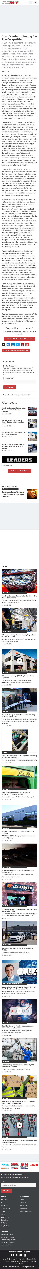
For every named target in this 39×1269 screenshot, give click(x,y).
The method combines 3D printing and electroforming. (19, 760)
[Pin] (22, 344)
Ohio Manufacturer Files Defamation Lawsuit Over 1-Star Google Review (18, 1027)
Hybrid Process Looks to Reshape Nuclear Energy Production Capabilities (19, 756)
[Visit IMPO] (34, 1165)
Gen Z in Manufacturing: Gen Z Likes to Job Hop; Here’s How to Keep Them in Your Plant (19, 988)
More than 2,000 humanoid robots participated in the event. (19, 1146)
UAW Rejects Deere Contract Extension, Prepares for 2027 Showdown (16, 793)
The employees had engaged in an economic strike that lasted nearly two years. (18, 1107)
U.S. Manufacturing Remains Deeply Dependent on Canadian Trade (13, 422)
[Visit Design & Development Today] (5, 1165)
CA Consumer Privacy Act (28, 1261)
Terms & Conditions (11, 1261)
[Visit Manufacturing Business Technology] (24, 1168)
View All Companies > (19, 471)
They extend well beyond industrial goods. (15, 952)
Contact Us (13, 1259)
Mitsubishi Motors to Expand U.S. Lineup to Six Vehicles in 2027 (18, 871)
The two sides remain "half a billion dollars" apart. (18, 797)
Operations (6, 592)
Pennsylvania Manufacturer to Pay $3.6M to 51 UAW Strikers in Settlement (18, 1102)
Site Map (20, 1263)
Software (6, 1061)
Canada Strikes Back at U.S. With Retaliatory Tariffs (17, 949)
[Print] (3, 344)
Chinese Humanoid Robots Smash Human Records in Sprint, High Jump (19, 1141)
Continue (10, 387)
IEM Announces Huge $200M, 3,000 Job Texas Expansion (14, 433)
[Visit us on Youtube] (21, 1255)
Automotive (7, 867)
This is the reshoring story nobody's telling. (16, 1069)
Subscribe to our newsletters (19, 338)
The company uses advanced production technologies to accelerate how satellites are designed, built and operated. (19, 721)
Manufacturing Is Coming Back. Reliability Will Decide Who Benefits (18, 1065)
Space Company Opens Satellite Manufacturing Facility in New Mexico (13, 446)
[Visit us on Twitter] (16, 1255)
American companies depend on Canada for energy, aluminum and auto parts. (18, 640)
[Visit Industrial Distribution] (5, 1168)
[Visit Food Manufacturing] (15, 1165)
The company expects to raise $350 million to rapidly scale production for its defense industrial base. (19, 915)
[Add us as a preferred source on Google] (27, 344)
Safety (5, 489)
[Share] (8, 344)
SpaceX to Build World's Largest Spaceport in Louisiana (18, 832)
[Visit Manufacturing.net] (15, 1168)
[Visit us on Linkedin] (25, 1255)
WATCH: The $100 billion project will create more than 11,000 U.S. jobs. (19, 837)
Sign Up (6, 1191)
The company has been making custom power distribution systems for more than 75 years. (17, 681)
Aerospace (6, 711)
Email (2, 1181)
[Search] (30, 2)
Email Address (8, 378)
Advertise (22, 1259)
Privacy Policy (31, 1259)
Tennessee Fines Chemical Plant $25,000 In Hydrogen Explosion (13, 494)
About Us (6, 1259)
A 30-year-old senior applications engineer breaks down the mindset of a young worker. (18, 992)
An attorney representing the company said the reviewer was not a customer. (17, 1031)
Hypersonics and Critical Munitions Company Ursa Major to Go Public (19, 910)
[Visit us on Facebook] (12, 1255)
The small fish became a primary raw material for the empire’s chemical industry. (19, 601)
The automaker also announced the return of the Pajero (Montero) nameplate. (17, 876)
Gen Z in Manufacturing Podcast (13, 984)
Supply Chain (7, 631)
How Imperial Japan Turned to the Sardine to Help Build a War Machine (14, 410)
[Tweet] (18, 344)
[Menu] (35, 2)
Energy (5, 752)
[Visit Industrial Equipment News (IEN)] (24, 1165)
